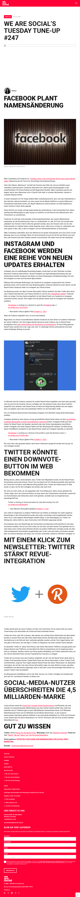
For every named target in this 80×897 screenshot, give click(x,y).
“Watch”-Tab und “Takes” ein (18, 735)
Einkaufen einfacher (60, 733)
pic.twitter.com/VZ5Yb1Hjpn (18, 435)
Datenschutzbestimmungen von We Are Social (51, 861)
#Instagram (12, 305)
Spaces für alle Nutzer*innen (25, 733)
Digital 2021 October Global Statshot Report (38, 706)
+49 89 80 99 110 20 (10, 819)
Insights (6, 760)
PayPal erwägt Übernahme (38, 735)
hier (16, 720)
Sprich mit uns (8, 770)
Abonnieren (10, 870)
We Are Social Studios (13, 777)
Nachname (7, 842)
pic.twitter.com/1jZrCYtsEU (18, 308)
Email (6, 854)
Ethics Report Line (11, 802)
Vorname (7, 836)
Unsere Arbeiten (9, 757)
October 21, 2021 (40, 312)
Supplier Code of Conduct (12, 796)
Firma (6, 848)
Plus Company (10, 799)
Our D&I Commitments (12, 806)
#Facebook (47, 305)
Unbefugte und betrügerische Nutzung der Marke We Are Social (24, 792)
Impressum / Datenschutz (12, 789)
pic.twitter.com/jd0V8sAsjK (18, 505)
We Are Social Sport (12, 774)
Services (7, 753)
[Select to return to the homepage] (5, 3)
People (6, 763)
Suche (6, 786)
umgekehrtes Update (58, 294)
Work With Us (8, 767)
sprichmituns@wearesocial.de (22, 746)
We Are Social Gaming (13, 780)
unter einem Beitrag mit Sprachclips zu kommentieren (36, 325)
